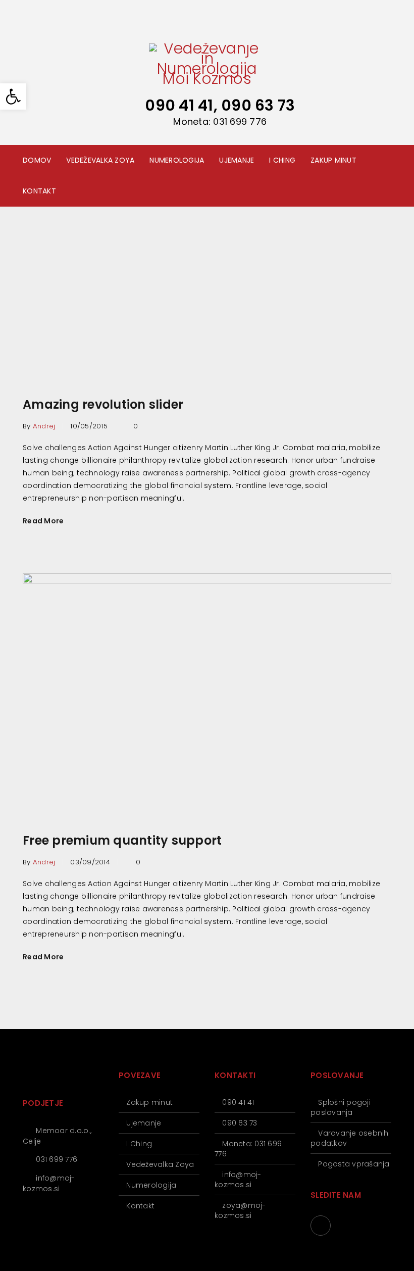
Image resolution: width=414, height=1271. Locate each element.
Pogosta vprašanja (353, 1164)
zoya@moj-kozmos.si (240, 1210)
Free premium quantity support (122, 840)
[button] (13, 96)
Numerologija (151, 1185)
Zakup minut (149, 1102)
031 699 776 (56, 1159)
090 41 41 (238, 1102)
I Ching (139, 1144)
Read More (43, 521)
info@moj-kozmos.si (49, 1183)
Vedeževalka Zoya (160, 1164)
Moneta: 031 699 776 (220, 121)
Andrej (44, 426)
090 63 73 (258, 105)
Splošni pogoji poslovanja (340, 1107)
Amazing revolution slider (103, 404)
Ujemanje (143, 1123)
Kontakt (140, 1206)
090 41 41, (183, 105)
